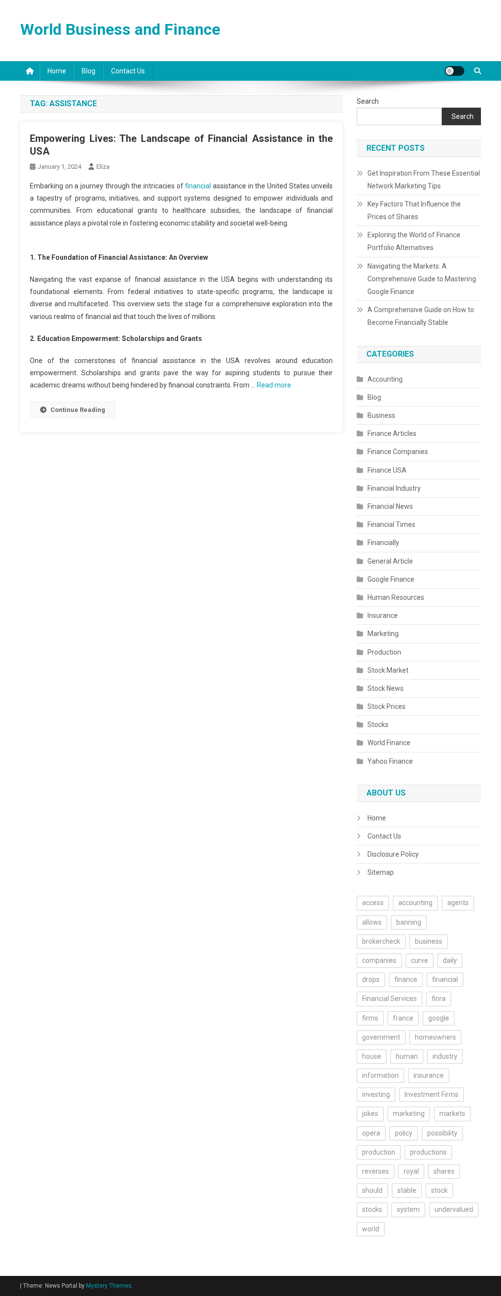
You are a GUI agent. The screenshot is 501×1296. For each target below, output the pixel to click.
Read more (274, 385)
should (372, 1190)
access (373, 903)
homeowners (435, 1037)
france (403, 1018)
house (371, 1056)
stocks (372, 1209)
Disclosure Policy (393, 854)
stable (406, 1190)
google (438, 1018)
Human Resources (395, 597)
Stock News (385, 688)
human (407, 1056)
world (370, 1229)
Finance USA (387, 470)
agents (458, 903)
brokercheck (381, 941)
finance (405, 979)
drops (371, 979)
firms (370, 1018)
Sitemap (380, 872)
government (381, 1037)
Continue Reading (77, 409)
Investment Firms (431, 1094)
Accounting (385, 379)
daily (450, 960)
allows (372, 922)
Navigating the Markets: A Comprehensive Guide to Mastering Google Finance (421, 279)
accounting (415, 903)
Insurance (382, 615)
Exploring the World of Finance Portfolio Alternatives (413, 241)
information (380, 1075)
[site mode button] (454, 71)
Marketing (383, 633)
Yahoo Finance (390, 761)
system (408, 1209)
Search (368, 101)
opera (371, 1133)
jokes (370, 1113)
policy (403, 1133)
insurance (428, 1075)
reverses (375, 1171)
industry (445, 1056)
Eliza (103, 166)
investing (376, 1094)
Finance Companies (397, 451)
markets (452, 1113)
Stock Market (388, 670)
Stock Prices (386, 706)
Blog (88, 71)
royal (411, 1171)
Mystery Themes (109, 1285)
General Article (390, 561)
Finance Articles (391, 433)
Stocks (377, 724)
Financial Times (391, 524)
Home (56, 71)
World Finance (388, 743)
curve (419, 960)
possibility (442, 1133)
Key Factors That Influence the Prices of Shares (414, 210)
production (378, 1152)
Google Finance (390, 579)
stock (439, 1190)
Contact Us (128, 71)
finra (439, 998)
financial (198, 186)
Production (384, 652)
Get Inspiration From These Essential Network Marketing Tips (423, 179)
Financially (383, 542)
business (428, 941)
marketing (409, 1113)
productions (428, 1152)
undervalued (453, 1209)
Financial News (390, 506)
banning (408, 922)
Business (381, 415)
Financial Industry (394, 488)
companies (379, 960)
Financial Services (389, 998)
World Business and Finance (120, 29)
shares (444, 1171)
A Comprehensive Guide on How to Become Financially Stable (420, 316)
